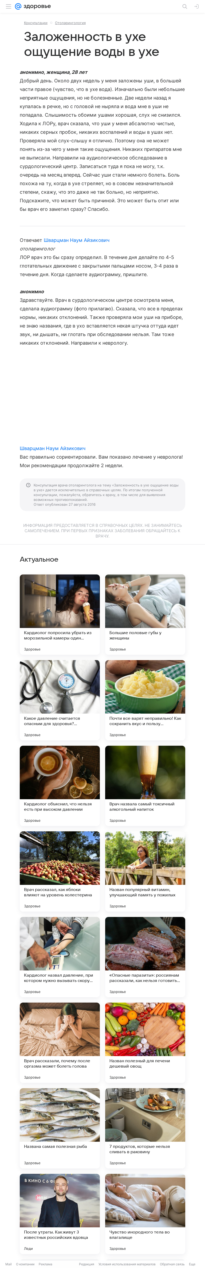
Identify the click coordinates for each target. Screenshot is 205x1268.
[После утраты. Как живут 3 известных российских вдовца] (60, 1214)
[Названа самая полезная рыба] (60, 1128)
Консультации (36, 23)
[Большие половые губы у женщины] (145, 614)
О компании (25, 1264)
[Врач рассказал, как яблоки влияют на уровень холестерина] (60, 871)
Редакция (86, 1264)
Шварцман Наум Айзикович (76, 240)
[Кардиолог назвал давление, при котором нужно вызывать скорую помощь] (60, 957)
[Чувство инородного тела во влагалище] (145, 1214)
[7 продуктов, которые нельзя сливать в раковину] (145, 1128)
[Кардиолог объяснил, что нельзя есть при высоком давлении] (60, 786)
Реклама (45, 1264)
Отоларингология (70, 23)
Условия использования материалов (127, 1264)
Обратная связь (172, 1264)
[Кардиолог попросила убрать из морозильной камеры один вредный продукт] (60, 614)
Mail (8, 1264)
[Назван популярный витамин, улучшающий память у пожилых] (145, 871)
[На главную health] (36, 6)
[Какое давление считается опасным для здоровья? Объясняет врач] (60, 700)
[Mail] (18, 6)
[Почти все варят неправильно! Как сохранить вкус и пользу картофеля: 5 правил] (145, 700)
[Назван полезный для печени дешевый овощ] (145, 1043)
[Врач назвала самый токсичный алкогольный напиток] (145, 786)
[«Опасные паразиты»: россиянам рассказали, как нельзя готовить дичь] (145, 957)
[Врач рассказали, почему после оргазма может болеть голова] (60, 1043)
